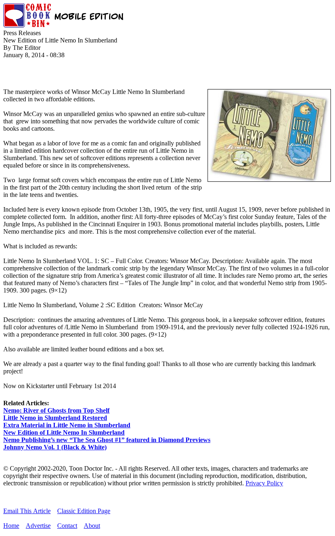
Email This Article (27, 510)
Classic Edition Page (83, 510)
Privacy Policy (264, 483)
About (92, 525)
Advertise (38, 525)
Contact (67, 525)
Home (11, 525)
